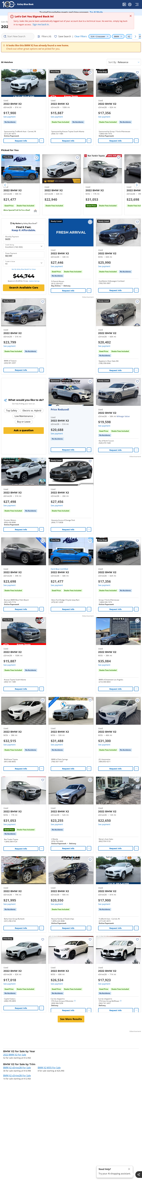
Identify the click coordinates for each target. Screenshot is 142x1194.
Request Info (21, 140)
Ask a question (24, 430)
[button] (124, 5)
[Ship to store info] (75, 1001)
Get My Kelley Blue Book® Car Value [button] (24, 269)
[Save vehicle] (42, 72)
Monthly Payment (12, 236)
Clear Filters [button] (80, 36)
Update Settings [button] (34, 281)
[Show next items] (135, 36)
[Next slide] (137, 185)
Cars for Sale (7, 21)
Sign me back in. (41, 24)
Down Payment (11, 253)
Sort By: (112, 62)
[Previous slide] (5, 185)
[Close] (129, 1169)
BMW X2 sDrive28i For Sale (17, 1075)
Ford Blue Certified (59, 569)
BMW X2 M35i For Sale (49, 1067)
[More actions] (41, 140)
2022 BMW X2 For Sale (14, 1054)
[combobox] (17, 36)
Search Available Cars (23, 287)
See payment (9, 116)
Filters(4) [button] (46, 36)
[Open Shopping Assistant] (138, 1174)
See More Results (71, 1019)
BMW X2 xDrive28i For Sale (17, 1067)
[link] (10, 122)
